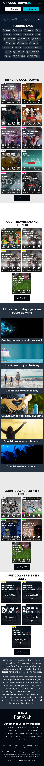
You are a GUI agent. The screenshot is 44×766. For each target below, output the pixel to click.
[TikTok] (29, 718)
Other (3, 150)
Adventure (11, 39)
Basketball (34, 56)
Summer (10, 669)
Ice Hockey (34, 52)
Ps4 (9, 56)
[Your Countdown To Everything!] (16, 2)
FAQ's (5, 746)
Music (18, 34)
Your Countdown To (15, 660)
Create (14, 9)
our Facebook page (17, 700)
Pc (39, 34)
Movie (3, 106)
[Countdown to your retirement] (22, 429)
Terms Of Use (19, 746)
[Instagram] (24, 718)
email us (36, 756)
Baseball (9, 47)
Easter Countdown (29, 730)
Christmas (20, 56)
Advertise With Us (22, 748)
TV (24, 83)
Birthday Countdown (26, 736)
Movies (19, 30)
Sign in (32, 9)
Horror (30, 34)
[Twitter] (19, 718)
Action (12, 43)
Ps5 (9, 52)
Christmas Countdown (16, 727)
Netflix (35, 43)
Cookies (36, 746)
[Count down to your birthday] (22, 353)
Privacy (29, 746)
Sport (8, 34)
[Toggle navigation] (39, 3)
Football (20, 52)
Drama (37, 39)
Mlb (19, 47)
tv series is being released (29, 672)
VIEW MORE (22, 197)
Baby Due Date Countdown (15, 733)
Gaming (30, 30)
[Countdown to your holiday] (22, 378)
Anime (8, 30)
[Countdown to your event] (22, 454)
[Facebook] (14, 718)
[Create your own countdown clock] (22, 328)
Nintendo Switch (33, 47)
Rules (11, 746)
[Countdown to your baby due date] (22, 404)
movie (11, 672)
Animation (25, 39)
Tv (40, 30)
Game (3, 83)
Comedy (23, 43)
